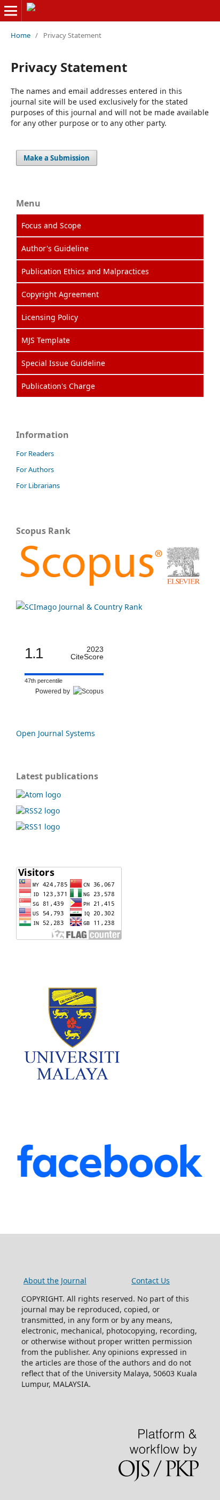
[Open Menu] (10, 10)
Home (20, 35)
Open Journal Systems (55, 733)
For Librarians (38, 485)
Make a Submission (56, 158)
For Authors (35, 469)
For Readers (35, 453)
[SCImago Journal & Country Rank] (110, 586)
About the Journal (55, 1280)
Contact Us (150, 1280)
